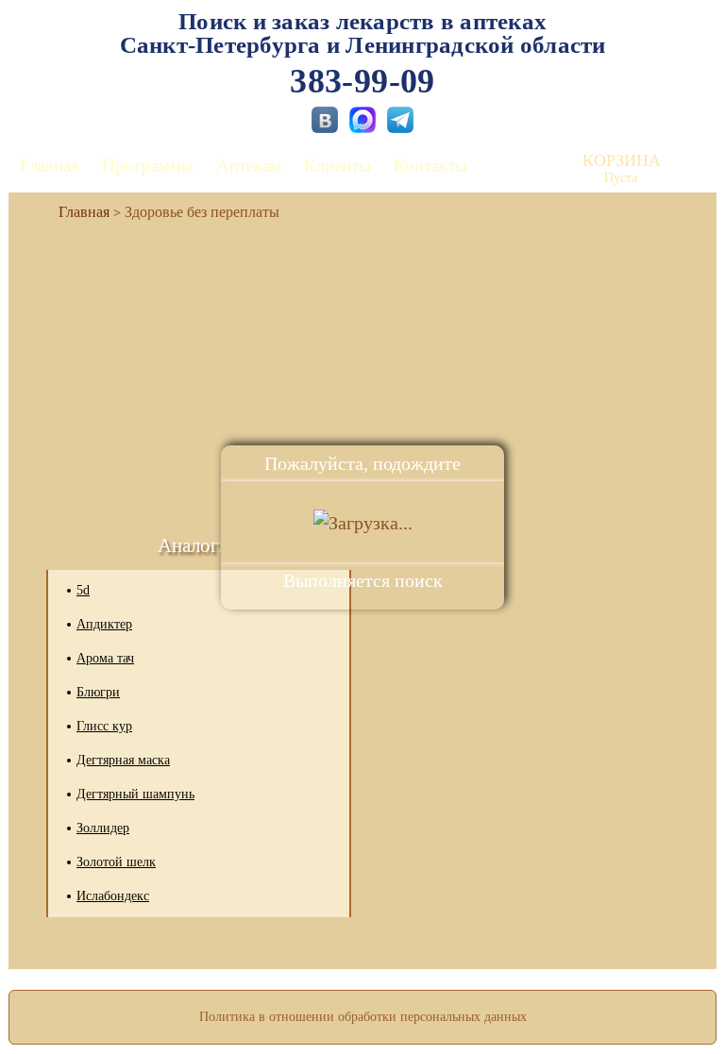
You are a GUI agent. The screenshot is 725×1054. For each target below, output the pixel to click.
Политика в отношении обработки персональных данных (363, 1017)
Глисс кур (104, 726)
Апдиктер (104, 624)
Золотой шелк (116, 862)
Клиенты (337, 166)
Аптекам (248, 166)
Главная (49, 166)
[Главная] (76, 212)
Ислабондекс (112, 896)
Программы (148, 166)
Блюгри (98, 692)
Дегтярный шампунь (135, 794)
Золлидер (102, 828)
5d (83, 590)
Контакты (430, 166)
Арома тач (105, 658)
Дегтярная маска (123, 760)
